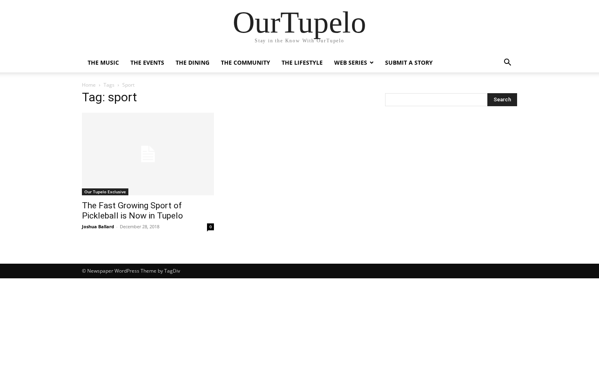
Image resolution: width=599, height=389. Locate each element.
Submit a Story (409, 62)
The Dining (192, 62)
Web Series (350, 62)
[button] (507, 63)
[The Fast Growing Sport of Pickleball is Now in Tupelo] (148, 154)
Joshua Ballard (98, 226)
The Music (103, 62)
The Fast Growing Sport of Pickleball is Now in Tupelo (132, 211)
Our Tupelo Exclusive (105, 191)
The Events (147, 62)
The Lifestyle (302, 62)
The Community (245, 62)
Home (89, 84)
